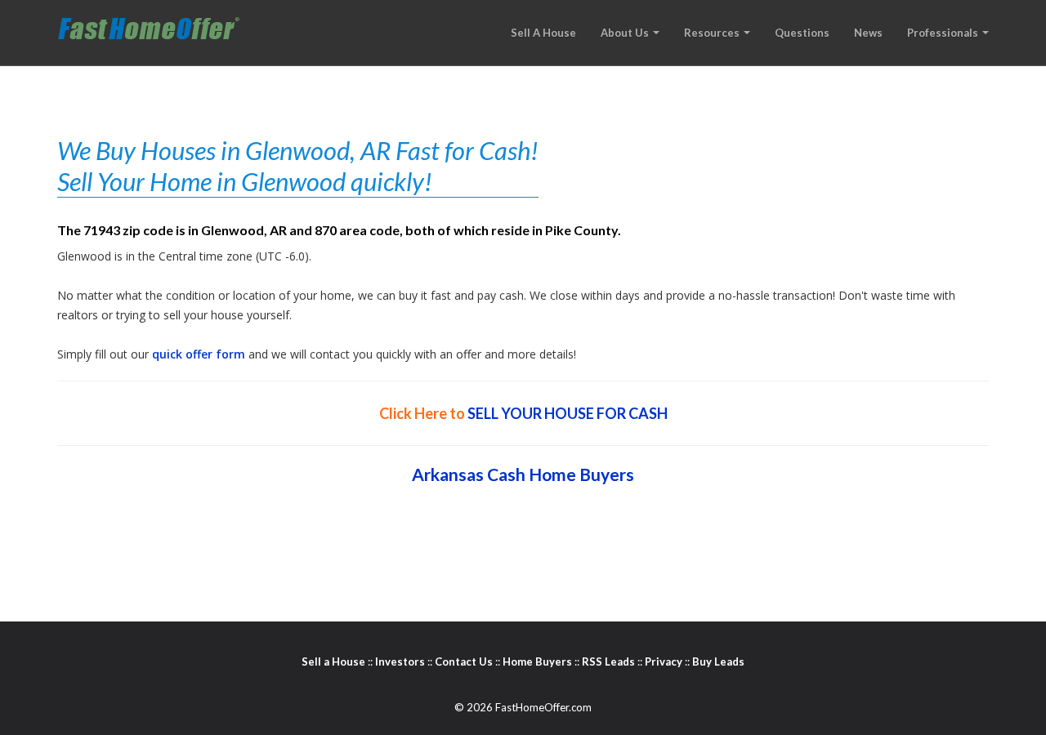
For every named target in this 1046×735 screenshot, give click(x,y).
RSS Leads (608, 661)
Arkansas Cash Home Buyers (523, 474)
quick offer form (198, 354)
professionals (944, 32)
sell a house (543, 32)
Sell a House (333, 661)
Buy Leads (718, 661)
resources (713, 32)
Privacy (663, 661)
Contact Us (464, 661)
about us (626, 32)
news (868, 32)
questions (802, 32)
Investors (400, 661)
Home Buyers (537, 661)
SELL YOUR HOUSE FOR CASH (567, 413)
